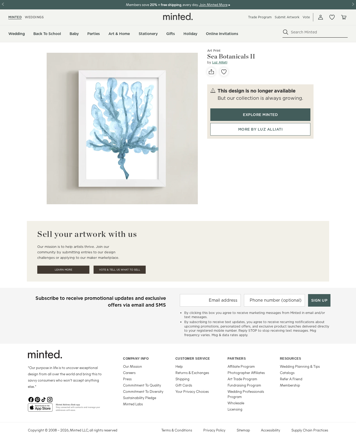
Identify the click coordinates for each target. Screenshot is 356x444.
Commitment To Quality (142, 385)
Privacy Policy (214, 430)
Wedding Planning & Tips (300, 366)
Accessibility (270, 430)
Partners (237, 358)
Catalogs (287, 372)
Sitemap (243, 430)
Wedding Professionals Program (246, 394)
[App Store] (40, 409)
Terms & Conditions (176, 430)
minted (15, 17)
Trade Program (260, 17)
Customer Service (192, 358)
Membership (290, 385)
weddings (34, 17)
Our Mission (132, 366)
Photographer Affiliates (246, 372)
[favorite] (224, 72)
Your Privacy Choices (192, 391)
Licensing (235, 409)
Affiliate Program (241, 366)
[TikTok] (43, 399)
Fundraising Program (244, 385)
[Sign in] (320, 17)
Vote (306, 17)
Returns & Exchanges (192, 372)
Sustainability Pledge (139, 397)
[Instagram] (50, 399)
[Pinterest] (37, 399)
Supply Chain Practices (309, 430)
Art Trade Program (242, 378)
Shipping (182, 378)
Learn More (63, 269)
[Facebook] (31, 399)
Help (179, 366)
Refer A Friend (291, 378)
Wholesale (236, 402)
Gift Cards (183, 385)
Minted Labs (133, 403)
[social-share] (211, 72)
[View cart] (343, 17)
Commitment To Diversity (143, 391)
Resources (290, 358)
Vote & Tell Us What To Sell (119, 269)
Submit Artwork (287, 17)
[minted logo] (178, 16)
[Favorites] (332, 17)
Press (127, 378)
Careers (129, 372)
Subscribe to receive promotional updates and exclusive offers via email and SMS (100, 301)
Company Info (136, 358)
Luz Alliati (219, 62)
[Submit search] (286, 32)
